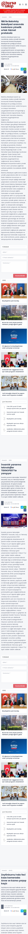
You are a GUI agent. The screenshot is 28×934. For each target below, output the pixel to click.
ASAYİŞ (10, 870)
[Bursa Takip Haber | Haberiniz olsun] (8, 4)
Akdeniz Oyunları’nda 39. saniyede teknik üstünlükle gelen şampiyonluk (14, 11)
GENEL (10, 17)
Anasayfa (4, 17)
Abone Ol (6, 69)
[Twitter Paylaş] (22, 69)
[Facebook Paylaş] (25, 72)
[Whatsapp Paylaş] (25, 69)
